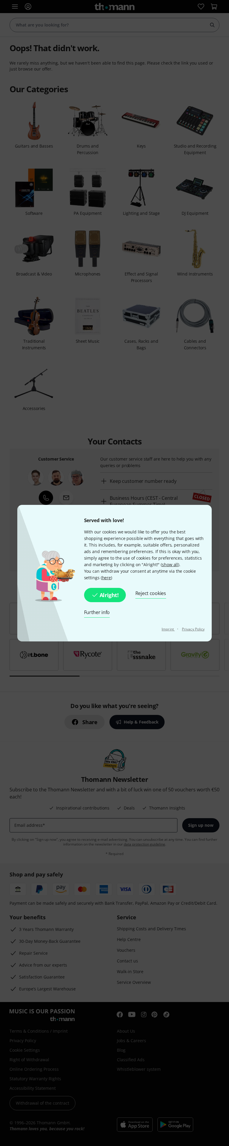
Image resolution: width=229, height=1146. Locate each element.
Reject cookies (150, 593)
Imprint (168, 629)
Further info (97, 612)
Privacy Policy (193, 629)
